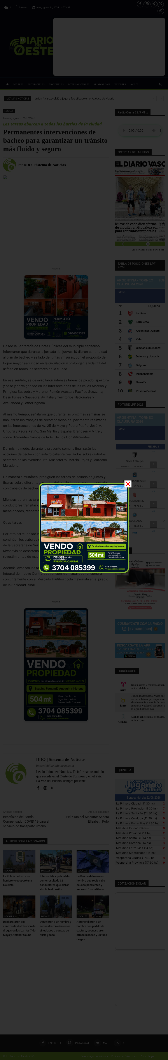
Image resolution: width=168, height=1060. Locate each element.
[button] (127, 483)
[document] (84, 530)
